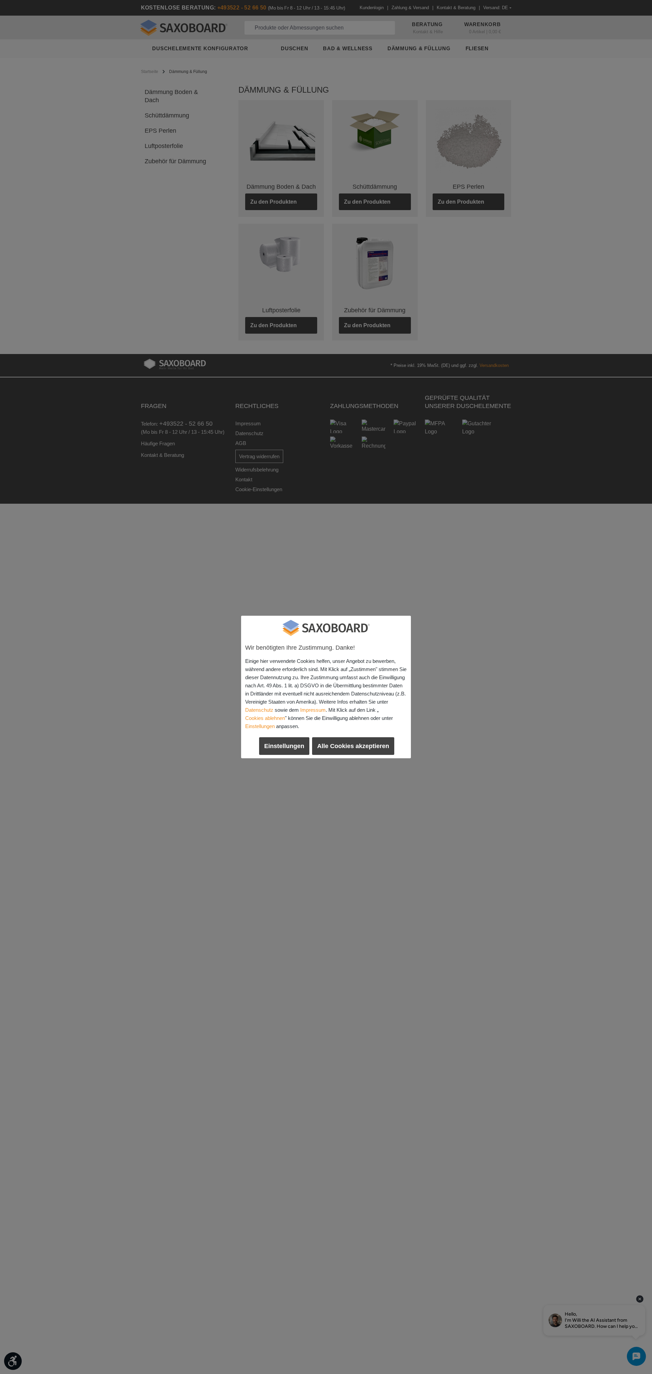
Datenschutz (259, 710)
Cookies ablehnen (265, 718)
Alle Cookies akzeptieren (353, 746)
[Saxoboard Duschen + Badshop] (326, 628)
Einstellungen (260, 726)
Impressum (313, 710)
